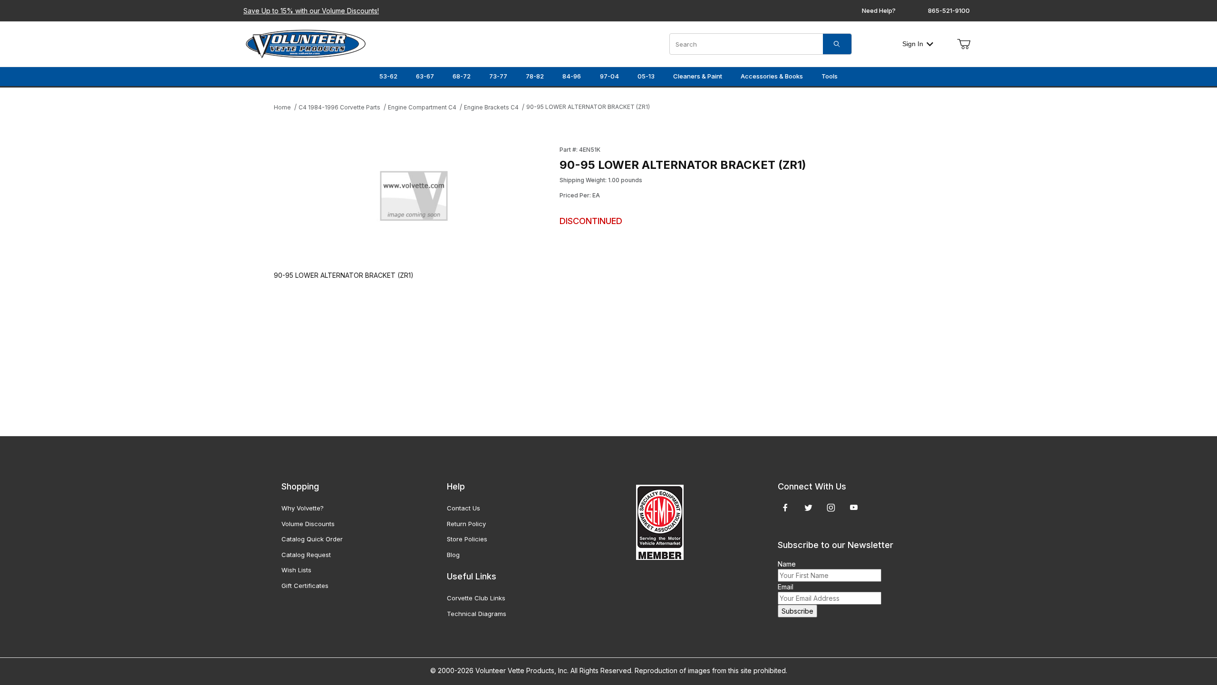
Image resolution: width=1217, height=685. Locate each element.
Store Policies (467, 539)
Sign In (912, 44)
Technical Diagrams (476, 613)
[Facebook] (785, 507)
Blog (453, 554)
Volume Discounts (308, 524)
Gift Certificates (304, 585)
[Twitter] (808, 507)
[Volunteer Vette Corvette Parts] (305, 43)
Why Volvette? (302, 508)
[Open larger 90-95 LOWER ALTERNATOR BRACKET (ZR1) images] (413, 198)
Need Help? (879, 10)
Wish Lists (296, 570)
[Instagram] (831, 507)
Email (785, 587)
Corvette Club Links (476, 598)
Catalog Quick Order (312, 539)
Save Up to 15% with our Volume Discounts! (311, 11)
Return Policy (466, 524)
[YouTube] (853, 507)
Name (787, 564)
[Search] (837, 44)
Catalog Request (306, 554)
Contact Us (463, 508)
